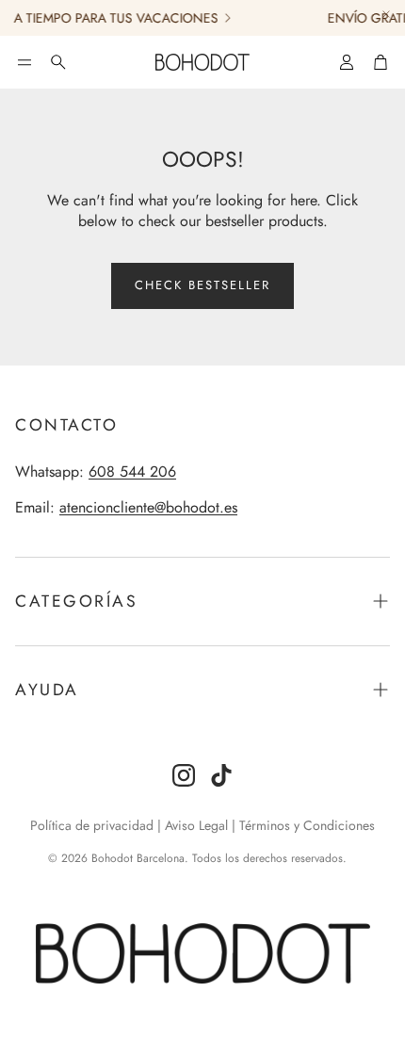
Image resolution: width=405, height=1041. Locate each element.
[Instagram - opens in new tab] (183, 775)
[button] (24, 62)
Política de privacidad (92, 825)
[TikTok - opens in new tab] (221, 775)
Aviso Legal (196, 825)
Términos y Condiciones (307, 825)
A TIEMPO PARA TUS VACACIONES (111, 17)
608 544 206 (132, 471)
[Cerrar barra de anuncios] (386, 14)
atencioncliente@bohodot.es (148, 507)
